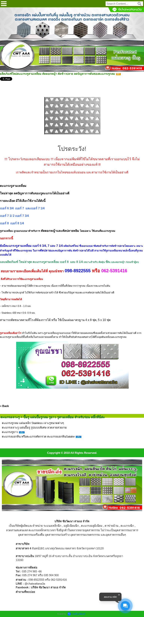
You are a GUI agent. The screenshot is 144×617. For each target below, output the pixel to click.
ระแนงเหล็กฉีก (52, 525)
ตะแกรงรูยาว (10, 432)
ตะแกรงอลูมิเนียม (91, 525)
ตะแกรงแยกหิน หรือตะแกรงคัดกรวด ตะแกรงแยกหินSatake (38, 436)
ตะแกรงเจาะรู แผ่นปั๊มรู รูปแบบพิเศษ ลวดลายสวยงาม (34, 427)
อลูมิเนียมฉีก (71, 525)
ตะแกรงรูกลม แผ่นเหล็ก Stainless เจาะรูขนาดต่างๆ (33, 423)
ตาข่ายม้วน (111, 525)
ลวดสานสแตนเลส (17, 530)
